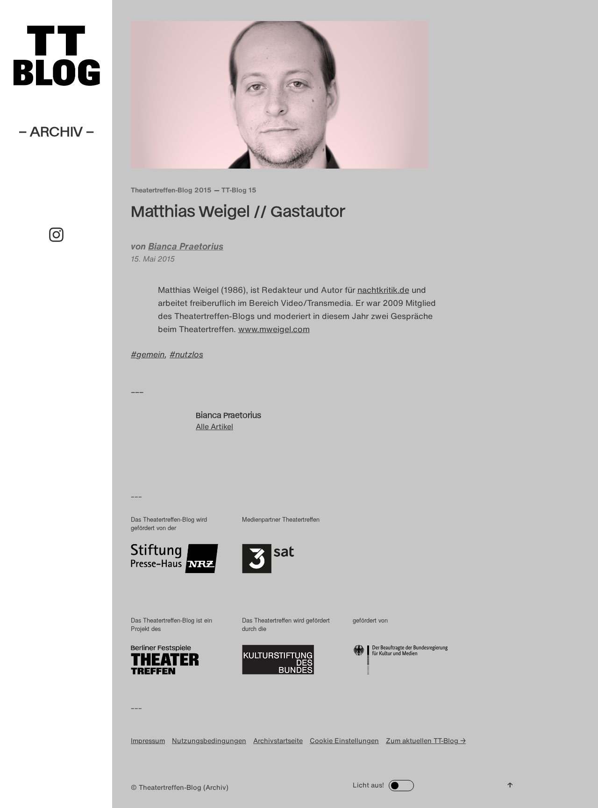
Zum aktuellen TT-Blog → (426, 740)
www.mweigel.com (274, 329)
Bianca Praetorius (185, 246)
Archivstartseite (278, 740)
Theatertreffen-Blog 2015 (171, 190)
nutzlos (189, 354)
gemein (150, 354)
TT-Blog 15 (238, 190)
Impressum (148, 740)
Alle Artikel (214, 426)
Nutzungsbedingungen (209, 740)
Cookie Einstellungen (344, 740)
